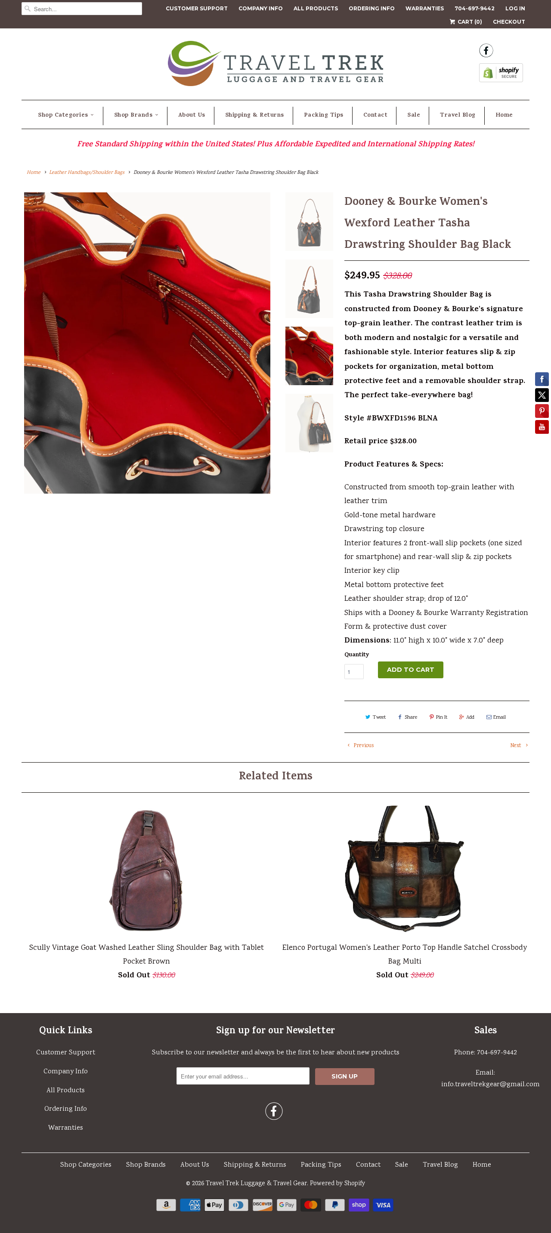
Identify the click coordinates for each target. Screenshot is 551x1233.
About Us (191, 116)
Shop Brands (133, 116)
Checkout (509, 22)
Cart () (469, 22)
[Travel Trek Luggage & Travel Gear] (275, 66)
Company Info (260, 8)
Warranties (425, 8)
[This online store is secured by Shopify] (501, 75)
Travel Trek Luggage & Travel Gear (256, 1184)
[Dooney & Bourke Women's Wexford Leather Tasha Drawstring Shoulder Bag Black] (147, 343)
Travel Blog (458, 116)
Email (499, 717)
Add (470, 717)
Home (504, 116)
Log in (515, 8)
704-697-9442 (475, 8)
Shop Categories (63, 116)
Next (516, 746)
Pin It (441, 717)
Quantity (356, 655)
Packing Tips (324, 116)
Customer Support (197, 8)
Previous (363, 746)
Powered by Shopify (337, 1184)
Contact (375, 116)
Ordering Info (372, 8)
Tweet (379, 717)
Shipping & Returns (254, 116)
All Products (316, 8)
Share (411, 717)
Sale (413, 116)
